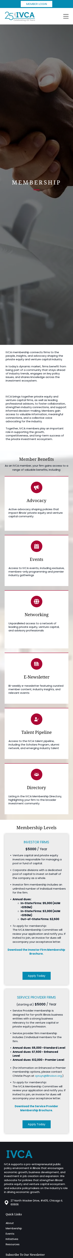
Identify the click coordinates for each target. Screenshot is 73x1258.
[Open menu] (66, 16)
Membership (14, 1228)
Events (10, 1233)
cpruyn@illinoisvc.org (48, 1076)
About (10, 1223)
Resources (12, 1244)
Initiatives (12, 1239)
